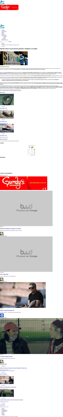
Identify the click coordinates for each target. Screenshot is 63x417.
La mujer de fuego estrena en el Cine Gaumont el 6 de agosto (11, 399)
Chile (4, 37)
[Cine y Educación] (7, 370)
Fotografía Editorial (5, 410)
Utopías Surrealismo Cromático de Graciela (10, 228)
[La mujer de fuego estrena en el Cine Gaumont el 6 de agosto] (7, 396)
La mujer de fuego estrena (6, 356)
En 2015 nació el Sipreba (5, 79)
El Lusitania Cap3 (3, 108)
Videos (3, 412)
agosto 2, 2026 (6, 401)
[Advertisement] (31, 17)
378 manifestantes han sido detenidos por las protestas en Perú (10, 89)
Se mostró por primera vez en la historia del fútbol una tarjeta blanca (10, 90)
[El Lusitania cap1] (7, 132)
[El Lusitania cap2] (7, 118)
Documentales (4, 411)
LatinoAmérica (4, 35)
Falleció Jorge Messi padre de (7, 310)
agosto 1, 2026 (6, 406)
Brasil (4, 38)
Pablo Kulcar (2, 123)
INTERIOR (3, 30)
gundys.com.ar (2, 175)
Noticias (3, 408)
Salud (3, 34)
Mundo (3, 32)
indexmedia (5, 317)
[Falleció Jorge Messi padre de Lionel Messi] (7, 383)
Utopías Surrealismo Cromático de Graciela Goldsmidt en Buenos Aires (13, 368)
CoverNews (11, 416)
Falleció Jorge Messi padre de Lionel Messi (8, 387)
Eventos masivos (4, 31)
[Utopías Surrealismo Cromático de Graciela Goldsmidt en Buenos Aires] (3, 364)
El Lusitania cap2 (3, 121)
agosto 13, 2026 (6, 369)
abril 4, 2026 (6, 123)
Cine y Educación (4, 274)
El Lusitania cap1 (3, 135)
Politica (3, 413)
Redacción (3, 366)
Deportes (3, 33)
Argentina (5, 36)
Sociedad (3, 46)
